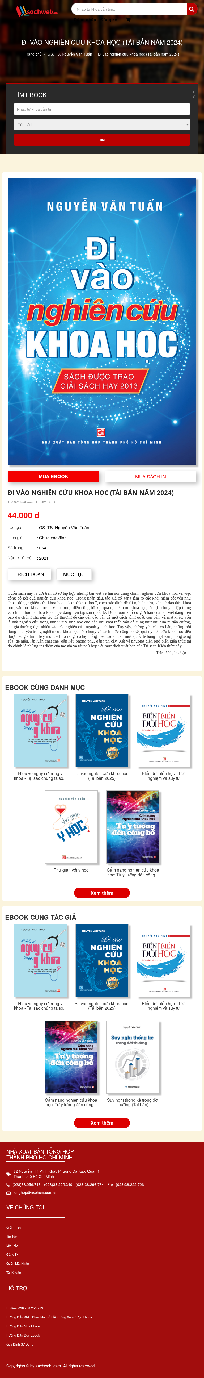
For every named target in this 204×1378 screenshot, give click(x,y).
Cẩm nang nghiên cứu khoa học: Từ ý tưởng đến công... (133, 872)
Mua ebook (53, 476)
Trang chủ (33, 54)
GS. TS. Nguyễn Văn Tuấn (70, 54)
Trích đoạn (29, 574)
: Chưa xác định (52, 538)
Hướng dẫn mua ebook (23, 1326)
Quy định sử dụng (19, 1344)
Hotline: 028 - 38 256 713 (24, 1308)
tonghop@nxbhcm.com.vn (35, 1192)
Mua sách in (150, 476)
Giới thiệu (13, 1227)
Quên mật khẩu (17, 1263)
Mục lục (74, 574)
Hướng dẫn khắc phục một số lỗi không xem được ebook (49, 1317)
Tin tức (11, 1236)
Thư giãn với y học (71, 870)
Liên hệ (12, 1245)
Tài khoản (13, 1272)
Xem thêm (102, 892)
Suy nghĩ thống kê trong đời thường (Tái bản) (133, 1102)
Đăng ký (108, 19)
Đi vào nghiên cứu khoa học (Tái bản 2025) (101, 775)
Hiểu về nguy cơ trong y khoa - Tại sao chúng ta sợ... (40, 775)
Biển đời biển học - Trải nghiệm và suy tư (163, 775)
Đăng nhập (85, 19)
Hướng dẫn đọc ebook (23, 1335)
